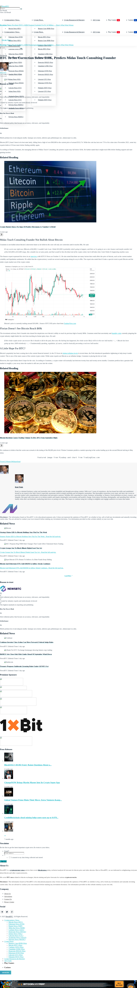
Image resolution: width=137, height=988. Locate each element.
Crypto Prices (38, 20)
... (5, 835)
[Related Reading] (1, 234)
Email (6, 851)
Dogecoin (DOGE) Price (45, 74)
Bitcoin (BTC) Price (44, 49)
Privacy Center (9, 902)
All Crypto (96, 20)
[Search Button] (21, 48)
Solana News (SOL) (15, 91)
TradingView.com (70, 323)
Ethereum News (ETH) (16, 924)
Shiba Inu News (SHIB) (16, 66)
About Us (7, 893)
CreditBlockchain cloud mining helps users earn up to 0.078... (31, 817)
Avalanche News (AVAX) (17, 937)
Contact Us (8, 899)
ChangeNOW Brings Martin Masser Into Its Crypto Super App (32, 782)
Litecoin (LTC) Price (44, 91)
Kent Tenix (3, 72)
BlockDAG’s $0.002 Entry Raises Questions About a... (28, 765)
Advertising (8, 896)
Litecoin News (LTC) (15, 100)
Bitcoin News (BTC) (15, 28)
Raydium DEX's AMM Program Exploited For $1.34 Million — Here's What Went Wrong (36, 25)
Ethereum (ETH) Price (45, 83)
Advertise (5, 972)
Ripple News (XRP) (15, 926)
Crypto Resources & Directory (74, 20)
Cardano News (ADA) (16, 930)
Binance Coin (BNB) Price (46, 28)
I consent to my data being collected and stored (27, 857)
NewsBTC (9, 916)
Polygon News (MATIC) (16, 117)
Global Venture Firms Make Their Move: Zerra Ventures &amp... (33, 800)
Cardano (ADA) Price (16, 947)
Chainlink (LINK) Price (45, 66)
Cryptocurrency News (11, 20)
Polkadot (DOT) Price (44, 100)
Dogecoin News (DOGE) (16, 83)
